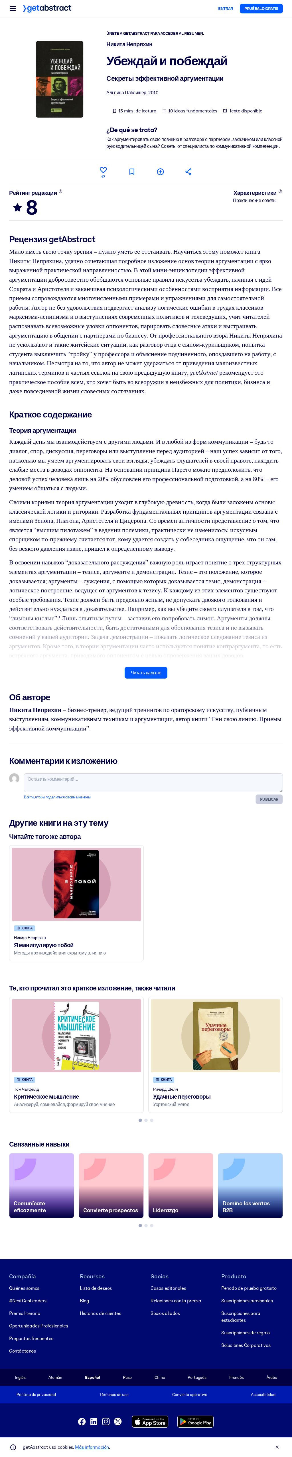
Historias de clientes (100, 1313)
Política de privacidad (36, 1394)
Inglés (20, 1377)
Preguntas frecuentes (31, 1338)
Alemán (55, 1377)
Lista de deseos (96, 1288)
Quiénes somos (24, 1288)
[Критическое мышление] (76, 1035)
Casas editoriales (168, 1288)
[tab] (140, 1120)
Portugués (197, 1377)
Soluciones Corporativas (246, 1345)
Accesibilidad (263, 1394)
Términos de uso (114, 1394)
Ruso (127, 1377)
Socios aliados (165, 1313)
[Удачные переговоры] (215, 1035)
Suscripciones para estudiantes (240, 1317)
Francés (236, 1377)
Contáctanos (22, 1351)
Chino (160, 1377)
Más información (92, 1447)
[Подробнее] (60, 191)
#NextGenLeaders (27, 1300)
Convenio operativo (189, 1394)
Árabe (272, 1377)
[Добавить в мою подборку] (160, 172)
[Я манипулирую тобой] (76, 884)
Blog (84, 1300)
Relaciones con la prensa (176, 1300)
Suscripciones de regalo (245, 1332)
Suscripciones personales (247, 1300)
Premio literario (24, 1313)
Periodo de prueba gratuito (249, 1288)
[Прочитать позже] (131, 172)
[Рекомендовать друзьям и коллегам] (188, 172)
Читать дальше (146, 672)
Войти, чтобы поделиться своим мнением (57, 797)
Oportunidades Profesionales (38, 1326)
